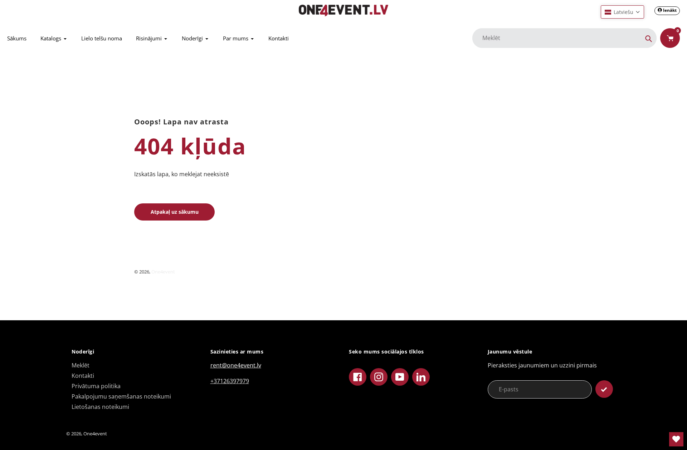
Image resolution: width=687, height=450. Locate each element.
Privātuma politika (96, 386)
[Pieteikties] (604, 389)
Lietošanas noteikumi (100, 407)
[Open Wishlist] (676, 439)
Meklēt (80, 365)
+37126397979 (229, 381)
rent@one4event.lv (235, 365)
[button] (622, 12)
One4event (163, 271)
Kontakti (83, 376)
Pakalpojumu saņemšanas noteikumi (121, 396)
